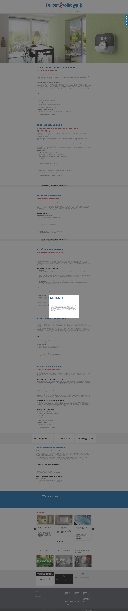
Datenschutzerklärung (62, 309)
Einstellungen (64, 312)
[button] (126, 16)
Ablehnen (55, 312)
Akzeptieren (73, 312)
